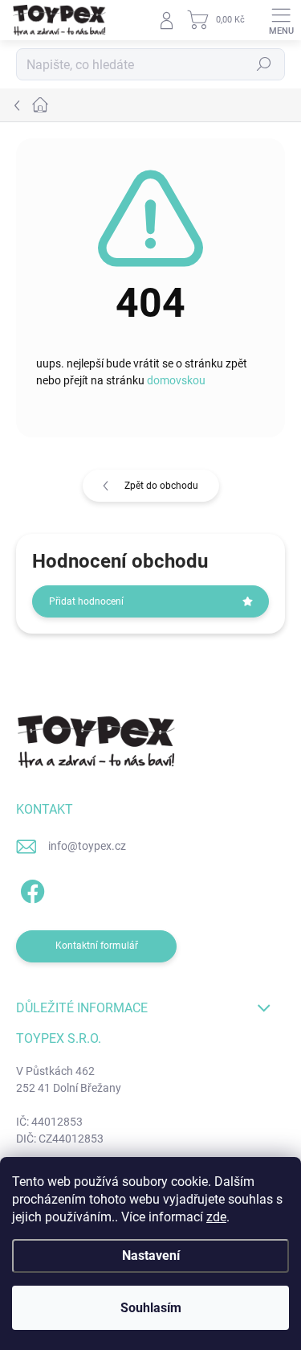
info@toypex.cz (87, 845)
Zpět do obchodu (161, 485)
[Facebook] (30, 889)
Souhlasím (150, 1307)
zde (216, 1217)
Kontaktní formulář (96, 945)
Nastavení (151, 1255)
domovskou (176, 380)
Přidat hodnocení (86, 601)
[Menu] (281, 20)
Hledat (264, 64)
